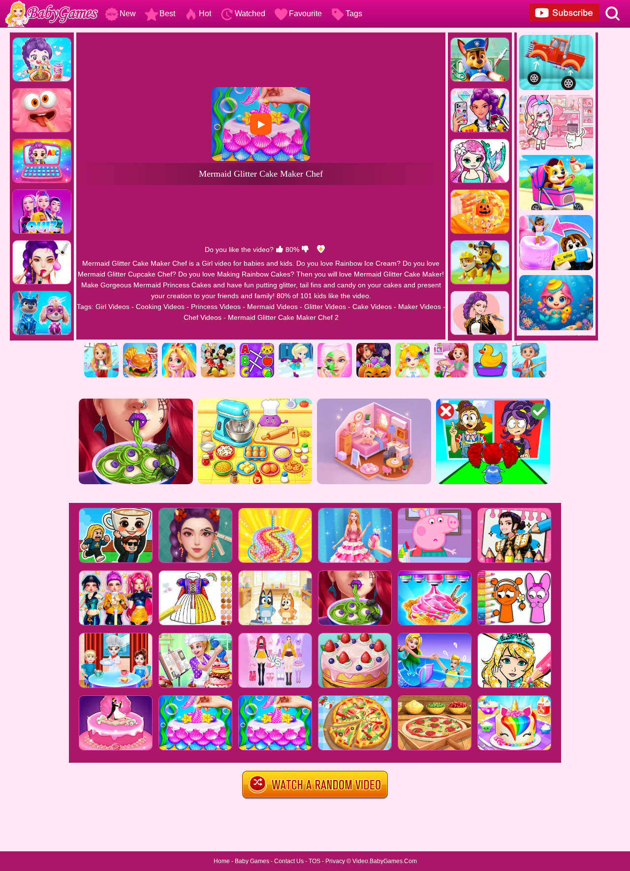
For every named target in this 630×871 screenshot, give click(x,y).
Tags (354, 13)
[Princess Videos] (179, 346)
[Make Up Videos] (412, 346)
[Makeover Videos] (334, 346)
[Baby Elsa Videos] (296, 346)
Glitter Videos (325, 307)
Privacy (335, 861)
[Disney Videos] (218, 346)
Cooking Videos (160, 307)
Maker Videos (419, 307)
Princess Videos (216, 307)
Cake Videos (372, 307)
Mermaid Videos (272, 307)
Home (222, 861)
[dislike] (305, 249)
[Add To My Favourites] (321, 249)
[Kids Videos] (490, 346)
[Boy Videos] (529, 346)
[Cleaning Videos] (451, 346)
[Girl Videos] (101, 346)
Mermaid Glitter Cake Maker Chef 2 (283, 317)
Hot (205, 13)
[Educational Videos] (257, 346)
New (128, 13)
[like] (280, 249)
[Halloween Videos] (373, 346)
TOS (314, 861)
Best (167, 13)
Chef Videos (202, 317)
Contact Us (289, 861)
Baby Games (252, 861)
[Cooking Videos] (140, 346)
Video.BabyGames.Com (384, 861)
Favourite (305, 13)
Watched (250, 13)
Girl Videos (112, 307)
